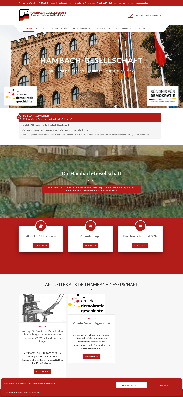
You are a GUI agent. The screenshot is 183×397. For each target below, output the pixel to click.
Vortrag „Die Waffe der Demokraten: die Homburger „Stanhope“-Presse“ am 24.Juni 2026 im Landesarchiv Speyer (42, 336)
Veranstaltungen (103, 28)
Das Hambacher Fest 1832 (82, 28)
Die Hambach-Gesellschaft (58, 28)
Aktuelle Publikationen (124, 28)
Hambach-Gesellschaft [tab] (48, 117)
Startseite (28, 28)
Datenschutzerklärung (23, 392)
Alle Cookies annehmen (131, 385)
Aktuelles (40, 28)
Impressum (36, 392)
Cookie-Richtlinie (9, 392)
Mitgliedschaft (144, 28)
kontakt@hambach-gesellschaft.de (149, 15)
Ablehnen (164, 385)
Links (156, 28)
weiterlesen (41, 245)
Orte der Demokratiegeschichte (91, 323)
